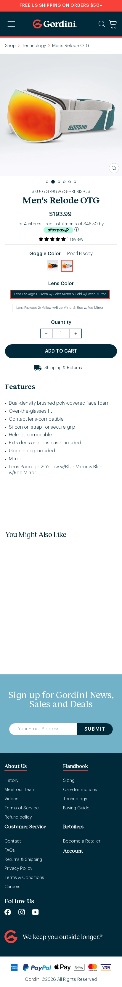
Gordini (32, 979)
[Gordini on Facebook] (7, 911)
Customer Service (25, 826)
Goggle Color (61, 253)
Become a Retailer (81, 841)
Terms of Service (21, 808)
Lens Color (61, 283)
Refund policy (18, 817)
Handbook (75, 766)
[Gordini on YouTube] (35, 911)
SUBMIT (95, 729)
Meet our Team (19, 789)
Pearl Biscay (67, 266)
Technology (34, 46)
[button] (53, 239)
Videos (11, 799)
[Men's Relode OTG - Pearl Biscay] (27, 601)
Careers (12, 887)
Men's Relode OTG (25, 620)
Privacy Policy (18, 868)
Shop (10, 46)
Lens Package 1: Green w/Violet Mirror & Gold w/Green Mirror (60, 294)
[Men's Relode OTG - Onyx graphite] (13, 601)
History (11, 780)
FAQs (9, 850)
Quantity (61, 322)
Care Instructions (80, 789)
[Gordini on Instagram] (21, 911)
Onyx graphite (53, 266)
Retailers (73, 826)
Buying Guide (76, 808)
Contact (12, 841)
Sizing (69, 780)
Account (73, 851)
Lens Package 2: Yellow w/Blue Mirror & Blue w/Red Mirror (59, 307)
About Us (15, 766)
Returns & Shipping (23, 859)
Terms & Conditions (24, 877)
